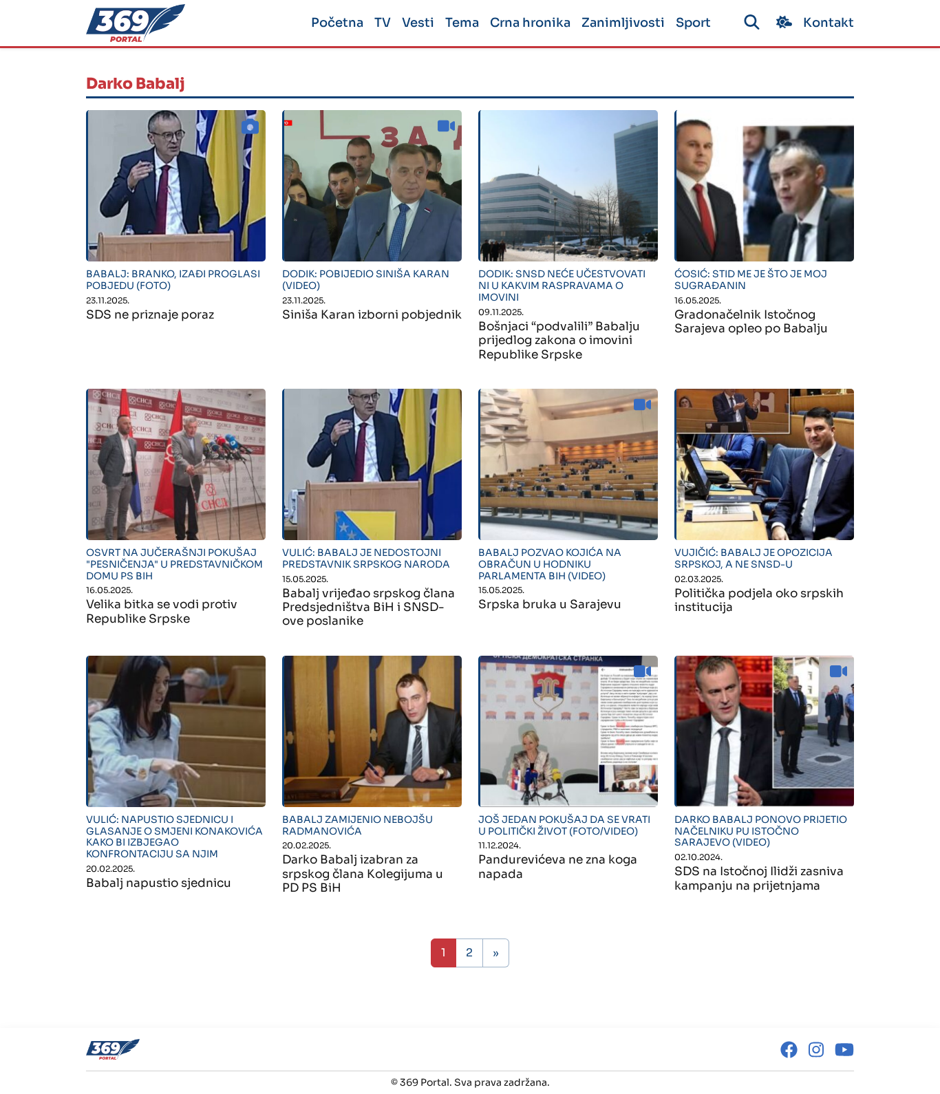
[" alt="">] (176, 185)
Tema (462, 22)
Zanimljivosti (623, 22)
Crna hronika (530, 22)
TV (382, 22)
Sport (693, 22)
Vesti (418, 22)
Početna (337, 22)
